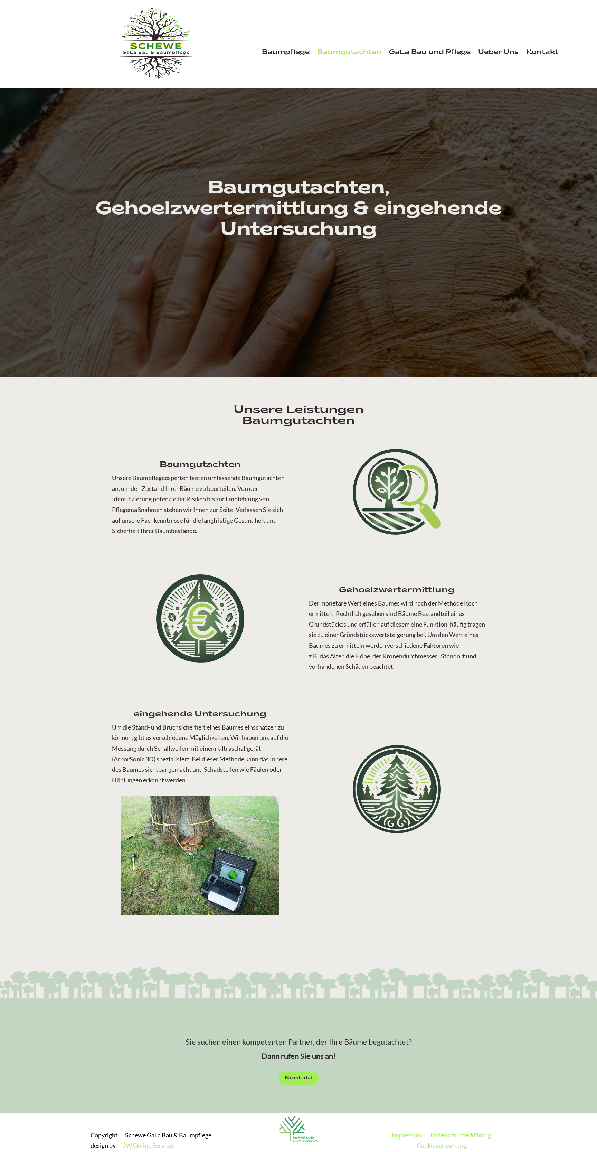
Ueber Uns (498, 53)
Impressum (407, 1135)
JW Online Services (149, 1145)
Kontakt (542, 53)
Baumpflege (286, 53)
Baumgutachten (349, 53)
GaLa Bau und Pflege (430, 53)
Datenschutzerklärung (460, 1135)
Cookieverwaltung (441, 1145)
